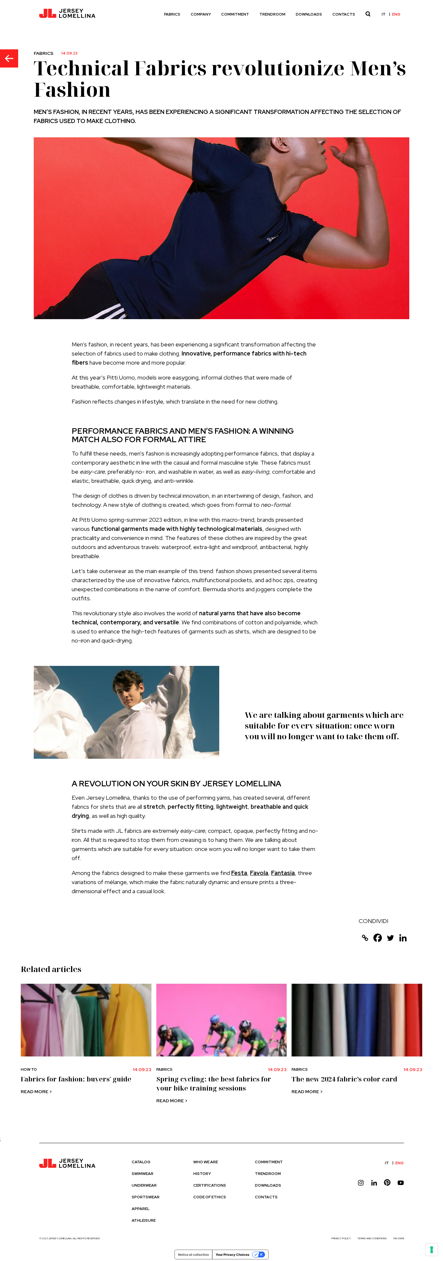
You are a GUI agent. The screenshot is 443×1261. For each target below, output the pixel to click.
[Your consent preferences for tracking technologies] (431, 1249)
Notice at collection (193, 1254)
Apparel (141, 1208)
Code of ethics (209, 1197)
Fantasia (283, 873)
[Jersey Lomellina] (67, 14)
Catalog (141, 1162)
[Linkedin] (403, 937)
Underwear (144, 1185)
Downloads (309, 14)
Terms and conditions (372, 1238)
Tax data (398, 1238)
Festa (239, 873)
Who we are (205, 1162)
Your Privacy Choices (232, 1254)
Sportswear (146, 1197)
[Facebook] (377, 937)
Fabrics (172, 14)
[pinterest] (387, 1182)
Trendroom (272, 14)
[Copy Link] (365, 937)
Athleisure (144, 1220)
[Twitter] (390, 937)
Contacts (343, 14)
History (202, 1173)
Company (201, 14)
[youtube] (400, 1182)
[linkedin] (374, 1182)
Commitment (235, 14)
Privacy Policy (341, 1238)
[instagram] (360, 1182)
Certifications (209, 1185)
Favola (259, 873)
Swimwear (142, 1173)
